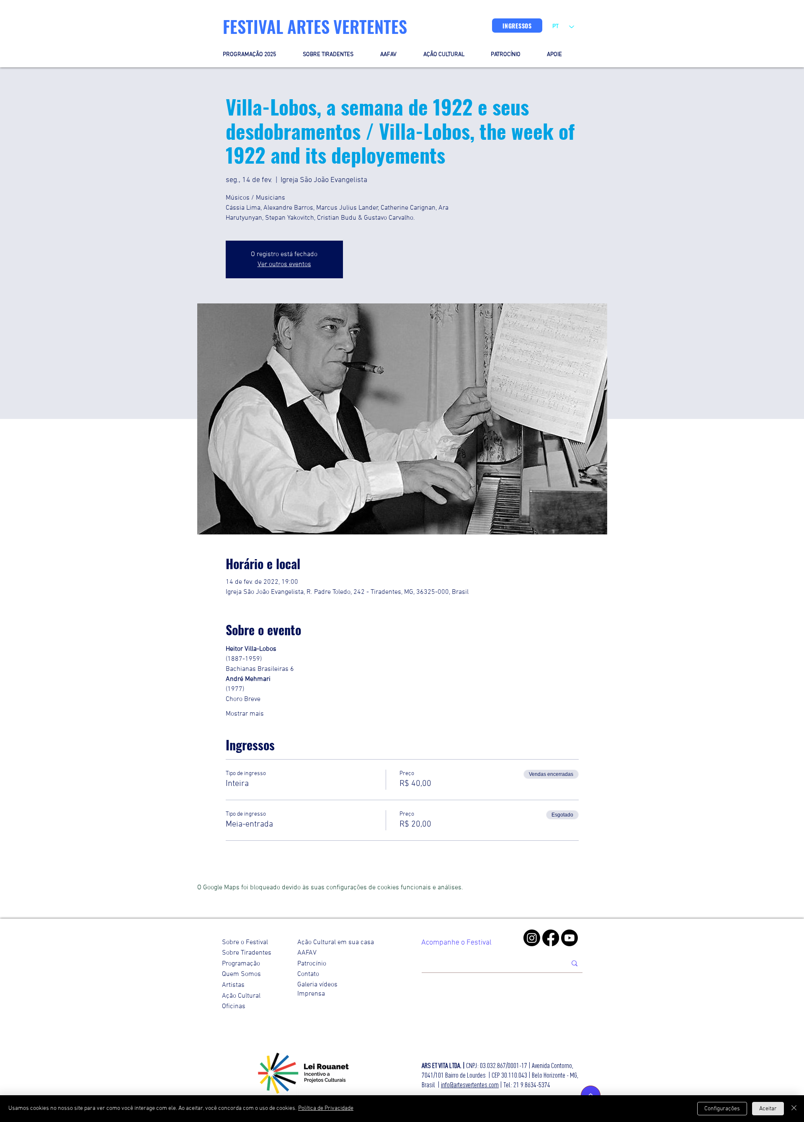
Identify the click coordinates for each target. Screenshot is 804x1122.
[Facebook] (550, 937)
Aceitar (768, 1108)
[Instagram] (531, 937)
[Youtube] (569, 937)
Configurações (722, 1108)
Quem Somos (241, 974)
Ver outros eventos (284, 264)
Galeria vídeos (317, 985)
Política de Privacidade (325, 1108)
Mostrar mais (245, 714)
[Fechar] (794, 1108)
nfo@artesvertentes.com (470, 1084)
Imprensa (311, 994)
